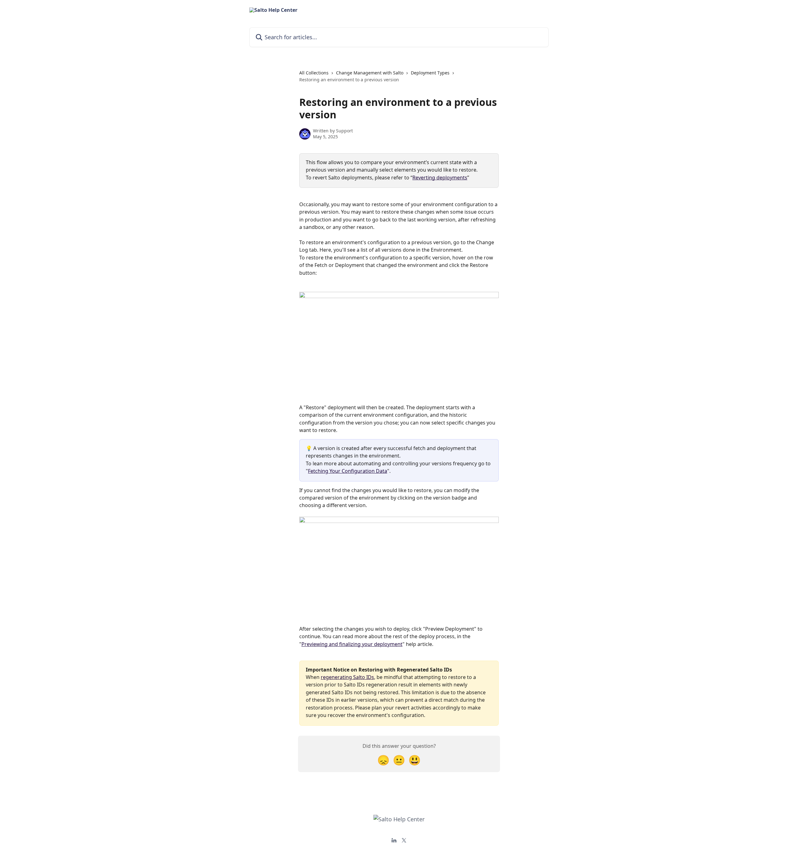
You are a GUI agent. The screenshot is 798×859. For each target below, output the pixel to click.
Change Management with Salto (369, 73)
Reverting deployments (439, 177)
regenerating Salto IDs (347, 677)
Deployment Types (430, 73)
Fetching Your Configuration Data (347, 470)
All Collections (314, 73)
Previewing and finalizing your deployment (351, 644)
